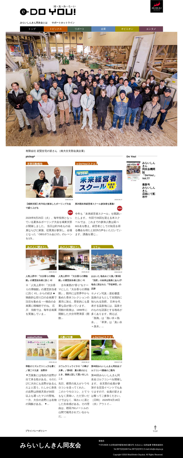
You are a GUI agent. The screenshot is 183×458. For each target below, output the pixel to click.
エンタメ (151, 29)
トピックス (56, 29)
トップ (32, 29)
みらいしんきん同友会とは (33, 22)
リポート (79, 29)
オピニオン (127, 29)
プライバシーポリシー (36, 431)
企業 (103, 29)
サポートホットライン (63, 22)
